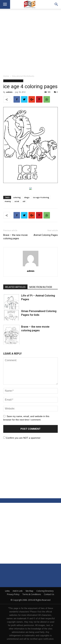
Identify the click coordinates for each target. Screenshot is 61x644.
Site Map (29, 591)
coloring (17, 197)
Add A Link (17, 591)
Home (6, 76)
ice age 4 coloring (41, 197)
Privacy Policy (13, 594)
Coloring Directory (45, 591)
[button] (56, 4)
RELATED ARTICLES (15, 287)
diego (26, 197)
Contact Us (49, 594)
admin (9, 92)
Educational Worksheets (23, 76)
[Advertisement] (30, 42)
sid (24, 201)
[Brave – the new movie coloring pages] (11, 336)
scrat (16, 201)
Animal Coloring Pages (46, 235)
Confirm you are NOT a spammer (23, 438)
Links (7, 591)
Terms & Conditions (31, 594)
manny (8, 201)
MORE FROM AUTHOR (40, 287)
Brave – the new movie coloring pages (15, 237)
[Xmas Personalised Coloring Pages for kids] (11, 314)
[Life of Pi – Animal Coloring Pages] (11, 304)
